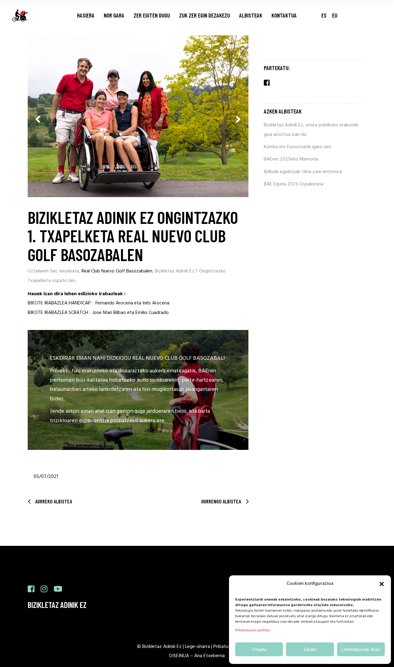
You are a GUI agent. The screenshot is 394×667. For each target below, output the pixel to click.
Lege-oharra (197, 647)
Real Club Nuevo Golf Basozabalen (117, 271)
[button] (382, 584)
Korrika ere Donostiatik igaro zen (297, 147)
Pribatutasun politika (252, 630)
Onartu (259, 649)
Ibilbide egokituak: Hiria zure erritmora (303, 172)
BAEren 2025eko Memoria (291, 159)
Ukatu (310, 649)
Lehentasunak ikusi (360, 649)
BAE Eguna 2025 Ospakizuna (293, 184)
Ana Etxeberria (209, 656)
